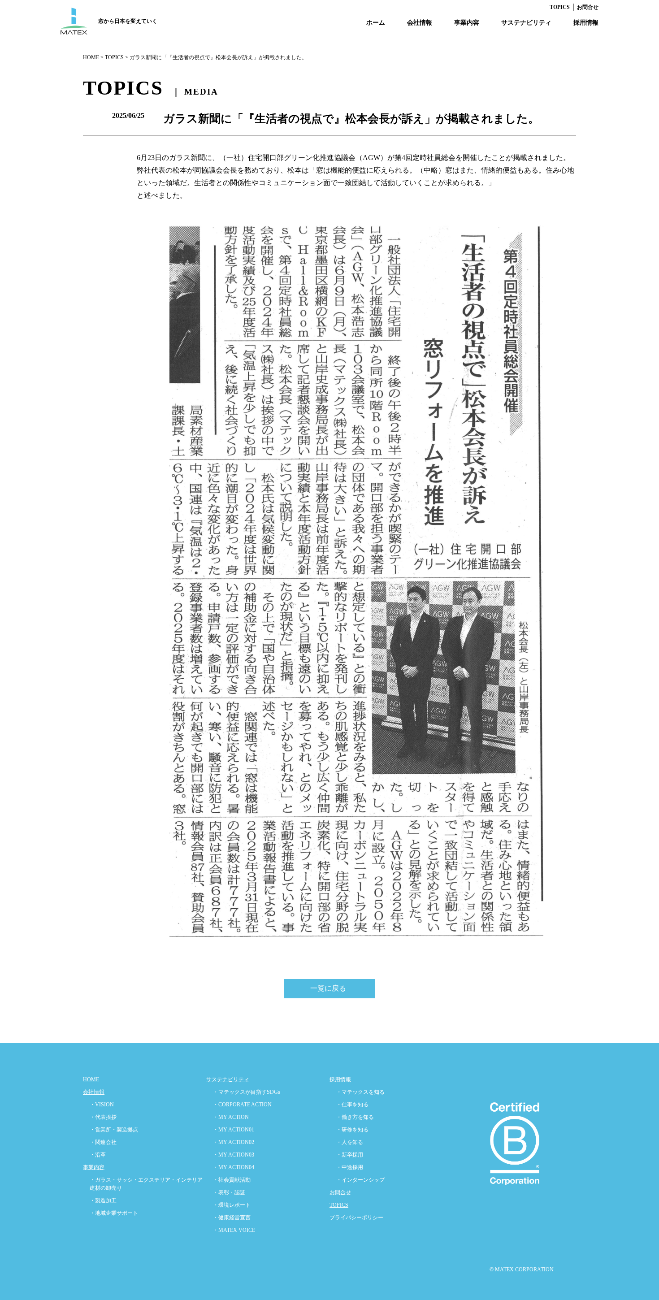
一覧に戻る (328, 988)
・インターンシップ (360, 1180)
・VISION (102, 1104)
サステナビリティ (526, 22)
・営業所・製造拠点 (114, 1130)
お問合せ (587, 7)
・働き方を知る (355, 1117)
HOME (91, 57)
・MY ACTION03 (233, 1155)
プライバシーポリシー (356, 1217)
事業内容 (466, 22)
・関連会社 (103, 1142)
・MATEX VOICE (234, 1230)
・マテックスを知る (360, 1092)
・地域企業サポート (114, 1213)
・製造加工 (103, 1200)
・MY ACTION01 (233, 1130)
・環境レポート (232, 1205)
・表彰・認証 (229, 1192)
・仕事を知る (352, 1104)
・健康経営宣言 (232, 1217)
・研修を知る (352, 1130)
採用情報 (585, 22)
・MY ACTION (231, 1117)
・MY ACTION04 (233, 1167)
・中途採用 (349, 1167)
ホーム (375, 22)
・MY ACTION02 (233, 1142)
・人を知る (349, 1142)
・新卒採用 (349, 1155)
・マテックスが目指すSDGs (246, 1092)
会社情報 (419, 22)
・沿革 (98, 1155)
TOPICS (560, 7)
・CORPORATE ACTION (242, 1104)
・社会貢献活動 (232, 1180)
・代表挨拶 (103, 1117)
